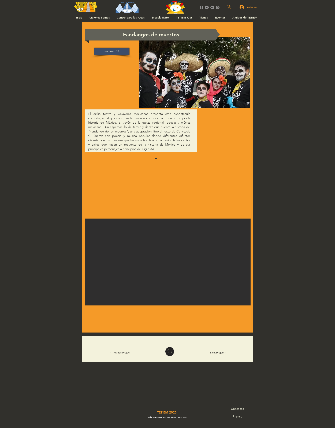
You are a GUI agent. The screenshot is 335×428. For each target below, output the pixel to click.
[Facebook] (201, 7)
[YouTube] (212, 7)
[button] (229, 7)
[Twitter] (207, 7)
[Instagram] (217, 7)
